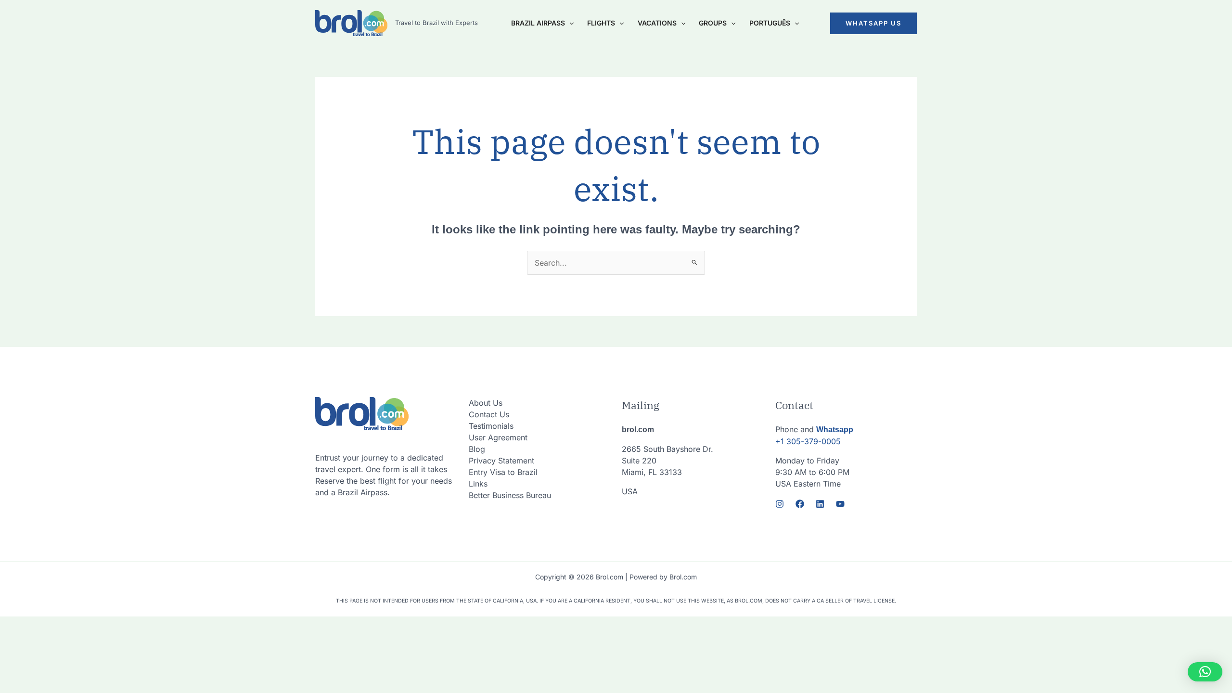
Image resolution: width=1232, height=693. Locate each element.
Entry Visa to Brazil (503, 472)
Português (769, 23)
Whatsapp (834, 429)
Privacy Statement (501, 460)
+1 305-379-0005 (808, 441)
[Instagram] (779, 504)
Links (478, 483)
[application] (569, 23)
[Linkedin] (820, 504)
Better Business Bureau (510, 495)
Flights (601, 23)
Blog (477, 449)
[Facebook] (800, 504)
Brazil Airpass (538, 23)
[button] (873, 23)
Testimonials (491, 426)
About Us (485, 403)
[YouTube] (840, 504)
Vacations (657, 23)
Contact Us (489, 414)
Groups (713, 23)
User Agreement (498, 437)
